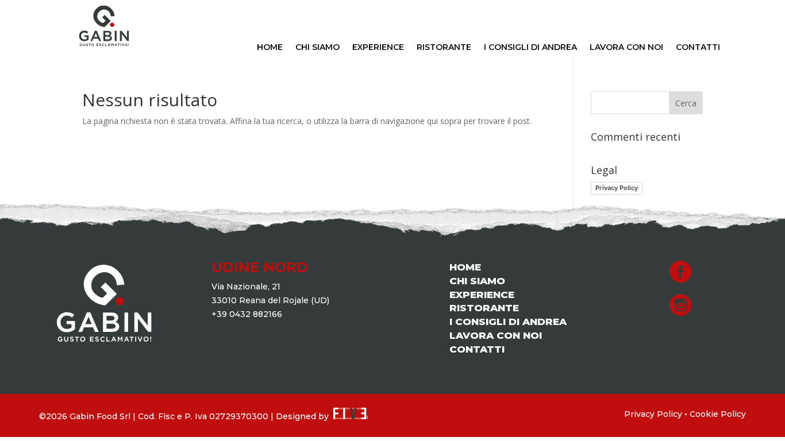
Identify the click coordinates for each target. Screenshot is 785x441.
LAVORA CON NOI (626, 47)
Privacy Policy (616, 188)
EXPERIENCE (378, 47)
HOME (270, 47)
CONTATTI (698, 47)
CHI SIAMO (317, 47)
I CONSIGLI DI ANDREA (530, 47)
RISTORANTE (444, 47)
